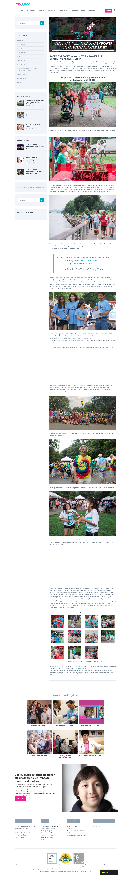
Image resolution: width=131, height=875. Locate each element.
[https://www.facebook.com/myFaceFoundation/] (93, 826)
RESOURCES (21, 60)
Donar (108, 11)
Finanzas (70, 828)
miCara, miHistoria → (91, 726)
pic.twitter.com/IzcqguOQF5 (83, 263)
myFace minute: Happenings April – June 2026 (35, 146)
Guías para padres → (39, 755)
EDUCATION (21, 44)
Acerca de (64, 11)
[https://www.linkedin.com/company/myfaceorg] (96, 826)
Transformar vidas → (65, 726)
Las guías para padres (48, 828)
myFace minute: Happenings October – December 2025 (34, 171)
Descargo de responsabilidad (76, 835)
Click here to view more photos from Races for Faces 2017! (83, 661)
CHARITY (20, 40)
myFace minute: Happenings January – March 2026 (34, 159)
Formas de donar (78, 11)
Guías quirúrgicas (46, 831)
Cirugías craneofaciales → (91, 755)
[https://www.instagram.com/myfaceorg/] (102, 826)
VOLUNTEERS (21, 79)
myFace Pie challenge (98, 540)
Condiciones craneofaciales (49, 826)
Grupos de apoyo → (39, 726)
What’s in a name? (33, 113)
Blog (42, 839)
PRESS (19, 56)
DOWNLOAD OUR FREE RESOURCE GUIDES (30, 187)
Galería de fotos (72, 826)
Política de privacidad (74, 833)
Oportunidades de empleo (75, 831)
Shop (101, 11)
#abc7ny (79, 260)
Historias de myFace (47, 833)
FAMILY (19, 48)
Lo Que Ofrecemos (27, 11)
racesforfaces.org (82, 668)
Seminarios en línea (47, 837)
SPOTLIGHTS (21, 64)
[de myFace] (24, 4)
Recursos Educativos (47, 11)
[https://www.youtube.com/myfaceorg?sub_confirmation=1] (99, 826)
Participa (91, 11)
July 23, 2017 (98, 269)
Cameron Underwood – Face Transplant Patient (35, 102)
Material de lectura (47, 835)
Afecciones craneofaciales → (65, 756)
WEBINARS (20, 83)
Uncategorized (22, 75)
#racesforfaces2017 (92, 260)
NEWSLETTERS (22, 52)
